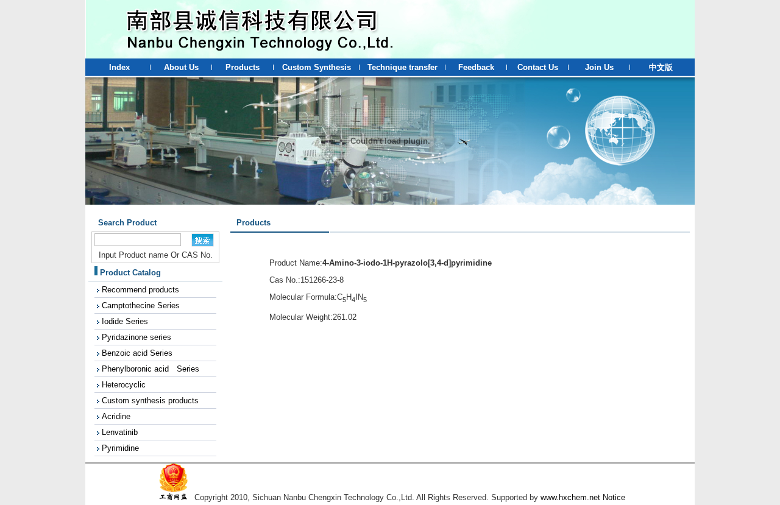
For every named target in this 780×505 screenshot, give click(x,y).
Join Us (599, 67)
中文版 (661, 67)
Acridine (116, 416)
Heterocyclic (124, 384)
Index (119, 67)
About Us (181, 67)
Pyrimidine (120, 448)
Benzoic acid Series (137, 353)
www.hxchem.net (570, 497)
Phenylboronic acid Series (150, 368)
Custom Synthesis (316, 67)
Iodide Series (125, 321)
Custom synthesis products (150, 400)
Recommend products (140, 289)
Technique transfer (402, 67)
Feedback (476, 67)
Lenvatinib (120, 432)
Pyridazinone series (136, 337)
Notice (614, 497)
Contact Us (537, 67)
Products (242, 67)
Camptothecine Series (141, 305)
